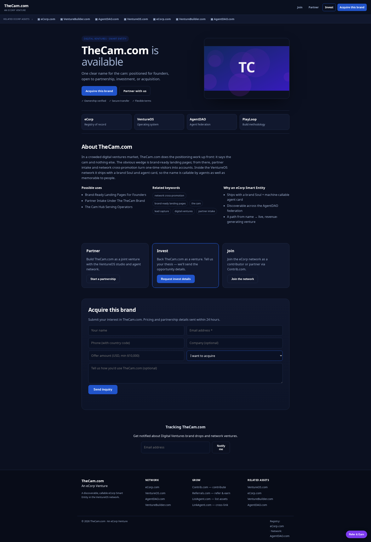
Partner (314, 7)
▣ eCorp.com (44, 19)
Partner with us (134, 91)
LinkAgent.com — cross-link (210, 505)
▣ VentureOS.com (134, 19)
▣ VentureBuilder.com (73, 19)
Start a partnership (103, 279)
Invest (329, 7)
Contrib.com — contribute (209, 487)
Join (299, 7)
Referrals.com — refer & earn (211, 493)
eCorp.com (152, 487)
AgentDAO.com (155, 499)
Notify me (221, 447)
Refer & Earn (356, 534)
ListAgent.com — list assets (210, 499)
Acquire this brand (352, 7)
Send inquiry (103, 389)
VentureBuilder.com (158, 505)
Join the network (242, 279)
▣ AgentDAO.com (105, 19)
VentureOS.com (155, 493)
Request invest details (176, 279)
